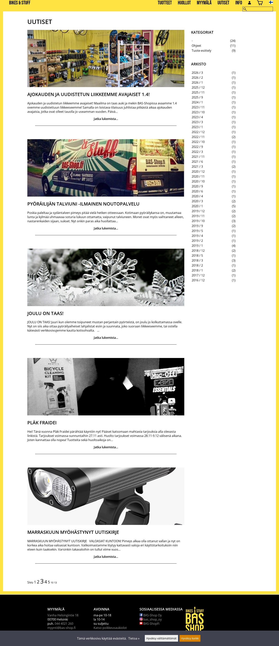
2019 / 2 (197, 241)
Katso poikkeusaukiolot (110, 628)
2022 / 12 (198, 132)
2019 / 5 (197, 231)
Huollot (184, 3)
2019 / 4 (197, 236)
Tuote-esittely (201, 50)
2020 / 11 (198, 176)
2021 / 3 (197, 166)
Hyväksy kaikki (190, 638)
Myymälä (204, 3)
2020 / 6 (197, 191)
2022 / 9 (197, 147)
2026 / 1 (197, 82)
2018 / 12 (198, 250)
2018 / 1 (197, 270)
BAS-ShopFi (151, 623)
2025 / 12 (198, 87)
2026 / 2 (197, 77)
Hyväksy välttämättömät (161, 638)
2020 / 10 (198, 181)
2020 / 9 (197, 186)
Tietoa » (134, 638)
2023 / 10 (198, 112)
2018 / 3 (197, 260)
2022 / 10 (198, 142)
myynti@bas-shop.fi (61, 628)
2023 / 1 (197, 127)
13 (55, 582)
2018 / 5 (197, 255)
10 (52, 582)
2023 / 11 (198, 107)
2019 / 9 (197, 226)
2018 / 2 (197, 265)
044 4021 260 (64, 623)
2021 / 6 (197, 162)
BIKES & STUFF (19, 3)
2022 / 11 (198, 137)
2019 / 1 (197, 246)
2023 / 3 (197, 122)
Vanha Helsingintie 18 (62, 615)
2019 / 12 (198, 211)
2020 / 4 (197, 196)
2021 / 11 (198, 157)
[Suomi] (274, 2)
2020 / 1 (197, 206)
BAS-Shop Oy (152, 615)
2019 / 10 (198, 221)
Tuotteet (165, 3)
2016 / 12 (198, 280)
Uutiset (223, 3)
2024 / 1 (197, 102)
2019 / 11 (198, 216)
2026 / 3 (197, 73)
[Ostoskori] (260, 3)
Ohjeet (196, 46)
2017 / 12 (198, 275)
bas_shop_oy (152, 619)
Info (238, 3)
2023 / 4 (197, 117)
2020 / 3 (197, 201)
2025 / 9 (197, 97)
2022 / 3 (197, 152)
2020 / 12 (198, 171)
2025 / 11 (198, 92)
